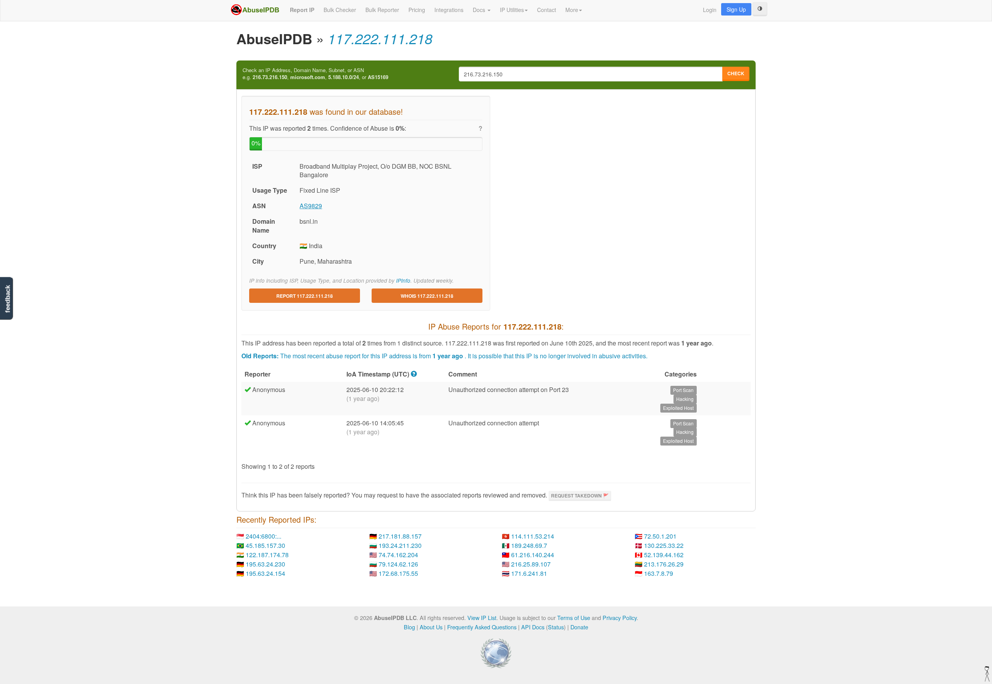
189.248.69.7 (529, 545)
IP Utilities (512, 10)
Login (709, 10)
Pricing (416, 10)
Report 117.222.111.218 (304, 295)
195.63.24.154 (265, 573)
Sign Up (736, 9)
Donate (579, 627)
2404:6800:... (263, 536)
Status (556, 627)
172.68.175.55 (398, 573)
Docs (480, 10)
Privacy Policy (620, 617)
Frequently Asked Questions (482, 627)
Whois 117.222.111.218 (427, 295)
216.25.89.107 (531, 564)
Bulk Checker (340, 10)
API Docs (532, 627)
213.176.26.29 (664, 564)
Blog (409, 627)
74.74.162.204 (398, 554)
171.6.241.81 (529, 573)
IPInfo (403, 280)
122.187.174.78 (267, 554)
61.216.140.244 (532, 554)
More (571, 10)
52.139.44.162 (664, 554)
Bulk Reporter (382, 10)
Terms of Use (573, 617)
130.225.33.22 (664, 545)
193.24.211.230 (400, 545)
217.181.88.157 (400, 536)
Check (735, 73)
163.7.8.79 (658, 573)
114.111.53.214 (532, 536)
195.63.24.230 (265, 564)
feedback (7, 299)
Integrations (448, 10)
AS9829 (311, 205)
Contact (546, 10)
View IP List (481, 617)
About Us (431, 627)
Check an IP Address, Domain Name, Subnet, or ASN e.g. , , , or (315, 74)
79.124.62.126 (398, 564)
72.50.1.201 (660, 536)
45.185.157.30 (265, 545)
